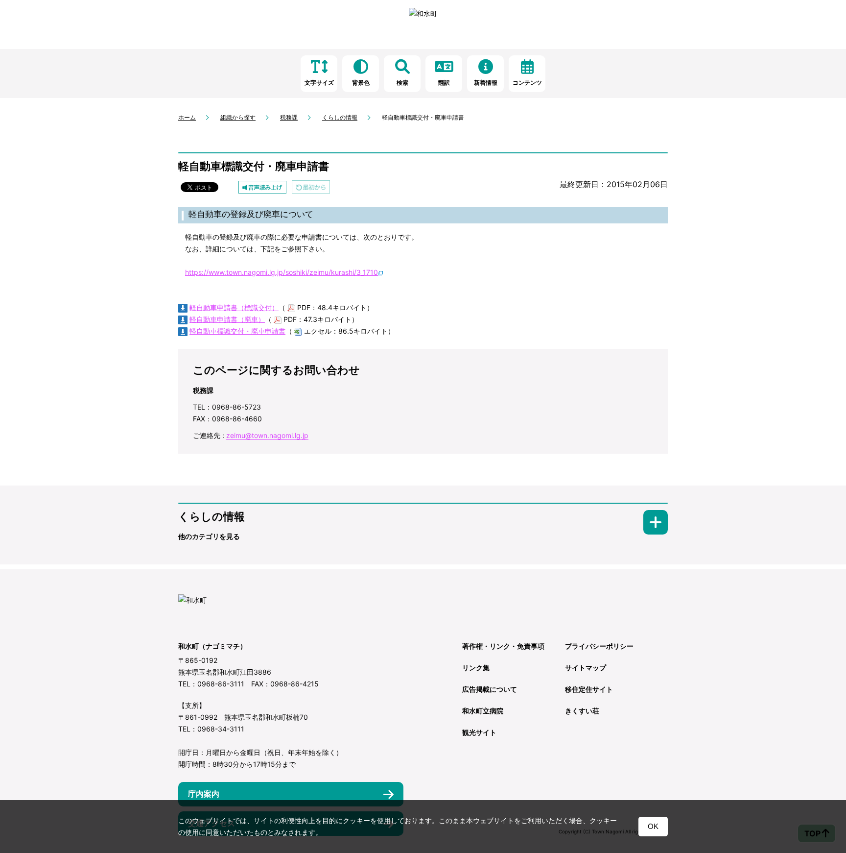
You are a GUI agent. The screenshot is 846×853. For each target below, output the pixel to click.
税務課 (289, 117)
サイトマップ (585, 667)
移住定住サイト (589, 689)
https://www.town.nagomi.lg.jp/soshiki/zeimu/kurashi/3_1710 (281, 272)
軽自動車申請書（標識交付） (234, 307)
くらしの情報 (339, 117)
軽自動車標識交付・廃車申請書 (237, 331)
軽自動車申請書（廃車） (227, 319)
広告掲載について (489, 689)
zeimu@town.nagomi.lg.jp (267, 435)
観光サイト (479, 732)
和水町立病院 (482, 711)
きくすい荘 (582, 711)
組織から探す (238, 117)
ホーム (187, 117)
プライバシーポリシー (599, 646)
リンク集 (476, 667)
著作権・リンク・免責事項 (503, 646)
